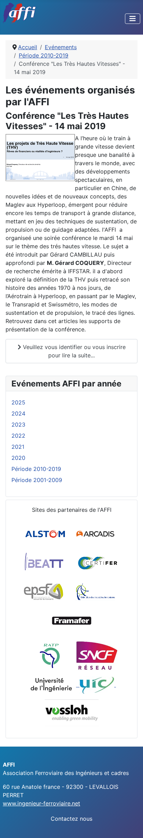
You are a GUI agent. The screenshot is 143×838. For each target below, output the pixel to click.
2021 (17, 446)
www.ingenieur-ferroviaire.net (41, 803)
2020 (18, 457)
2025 (18, 402)
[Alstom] (46, 533)
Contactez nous (71, 818)
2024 (18, 413)
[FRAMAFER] (71, 620)
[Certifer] (97, 562)
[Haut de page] (130, 825)
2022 (18, 435)
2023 (18, 424)
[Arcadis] (96, 533)
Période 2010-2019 (36, 468)
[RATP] (49, 655)
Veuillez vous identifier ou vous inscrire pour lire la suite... (73, 351)
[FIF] (95, 591)
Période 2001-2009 (36, 479)
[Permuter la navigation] (132, 19)
